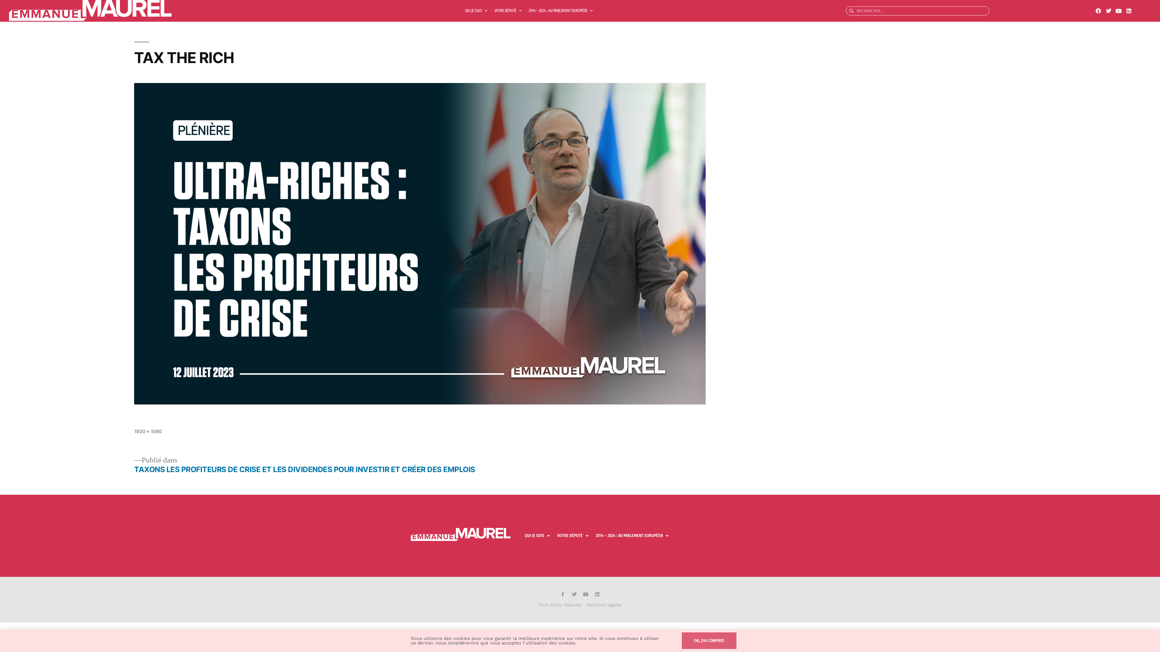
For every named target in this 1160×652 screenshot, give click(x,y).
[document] (580, 326)
